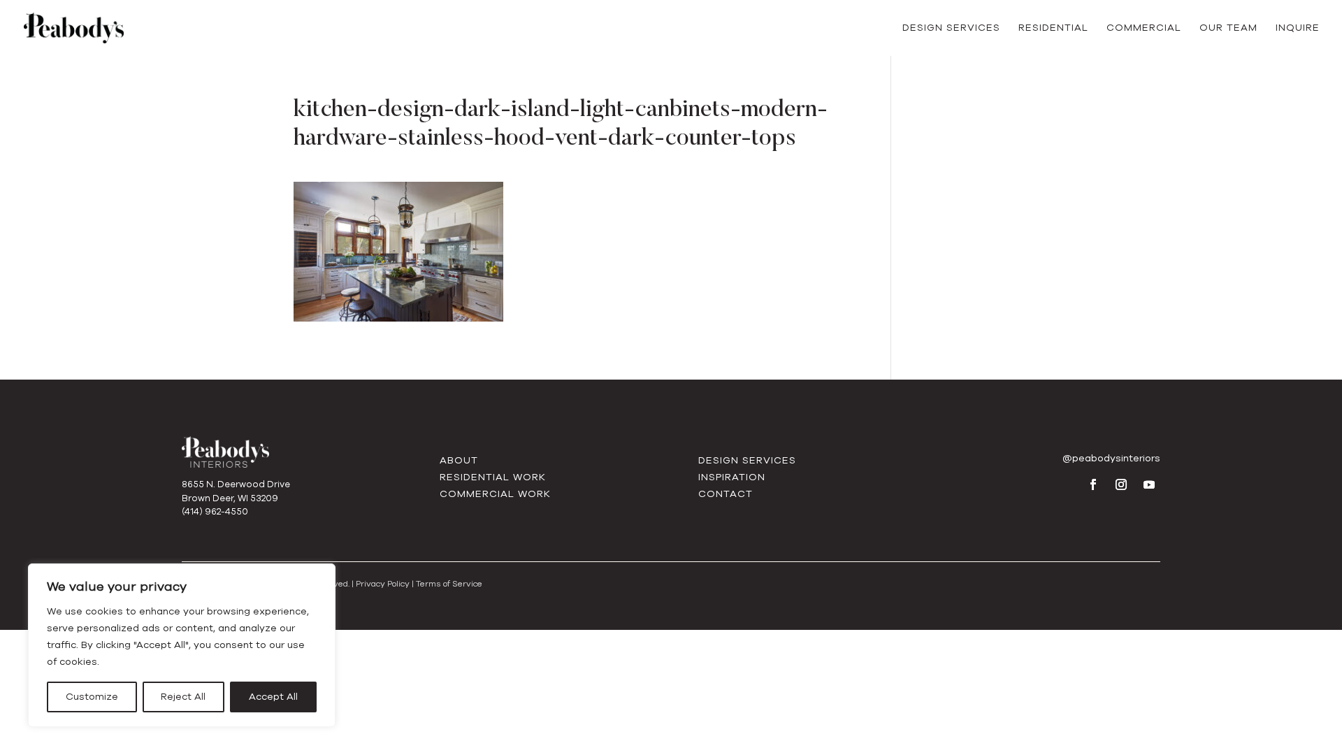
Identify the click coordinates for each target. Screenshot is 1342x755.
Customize (92, 696)
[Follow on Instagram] (1121, 484)
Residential (1053, 28)
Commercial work (495, 494)
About (459, 460)
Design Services (951, 28)
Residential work (493, 477)
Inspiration (731, 477)
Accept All (273, 696)
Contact (725, 494)
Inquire (1298, 28)
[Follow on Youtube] (1149, 484)
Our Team (1228, 28)
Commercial (1143, 28)
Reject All (183, 696)
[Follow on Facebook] (1093, 484)
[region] (182, 645)
